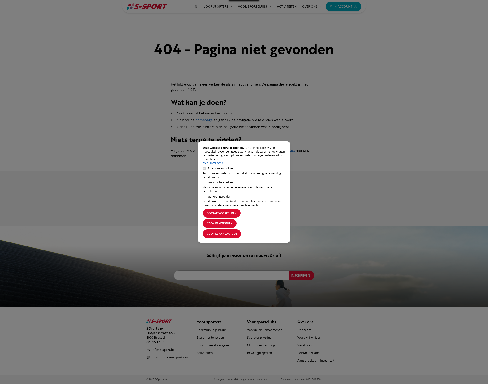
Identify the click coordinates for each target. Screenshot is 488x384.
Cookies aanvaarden (222, 233)
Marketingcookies (219, 196)
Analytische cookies (220, 182)
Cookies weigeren (220, 223)
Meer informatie (213, 163)
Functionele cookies (220, 168)
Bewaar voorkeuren (222, 213)
